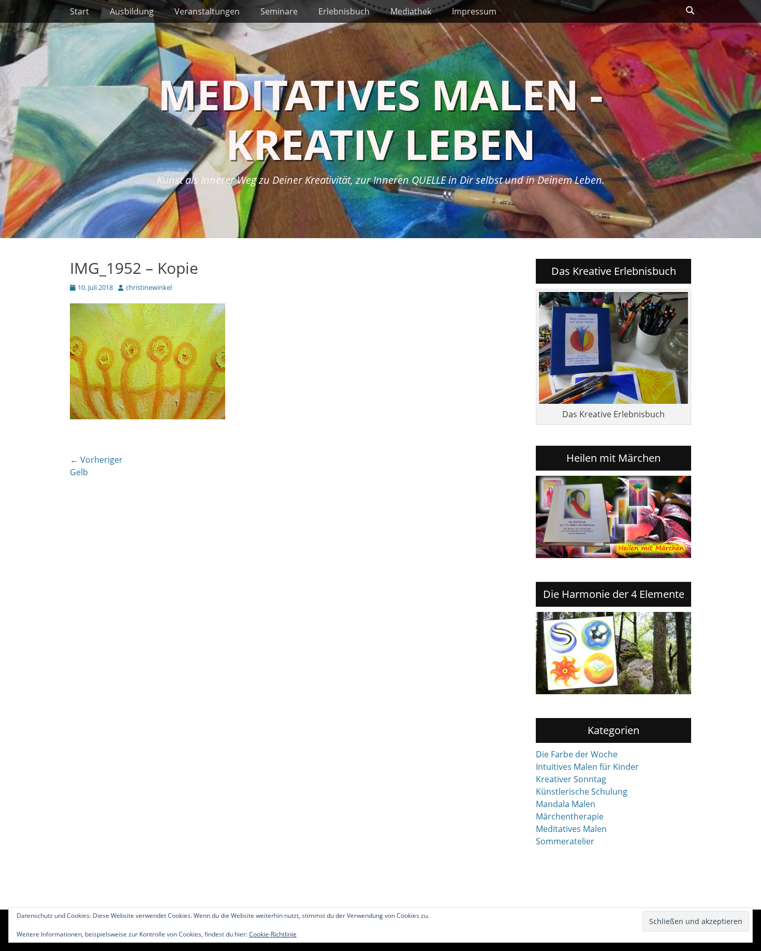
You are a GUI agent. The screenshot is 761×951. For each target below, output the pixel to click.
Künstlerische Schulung (581, 791)
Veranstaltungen (207, 11)
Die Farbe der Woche (577, 754)
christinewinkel (149, 287)
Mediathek (410, 11)
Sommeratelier (565, 841)
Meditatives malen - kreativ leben (380, 119)
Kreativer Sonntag (571, 779)
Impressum (474, 11)
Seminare (279, 11)
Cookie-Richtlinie (273, 934)
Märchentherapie (570, 816)
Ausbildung (132, 11)
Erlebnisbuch (344, 11)
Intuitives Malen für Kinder (587, 766)
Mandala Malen (565, 804)
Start (79, 11)
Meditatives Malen (571, 829)
